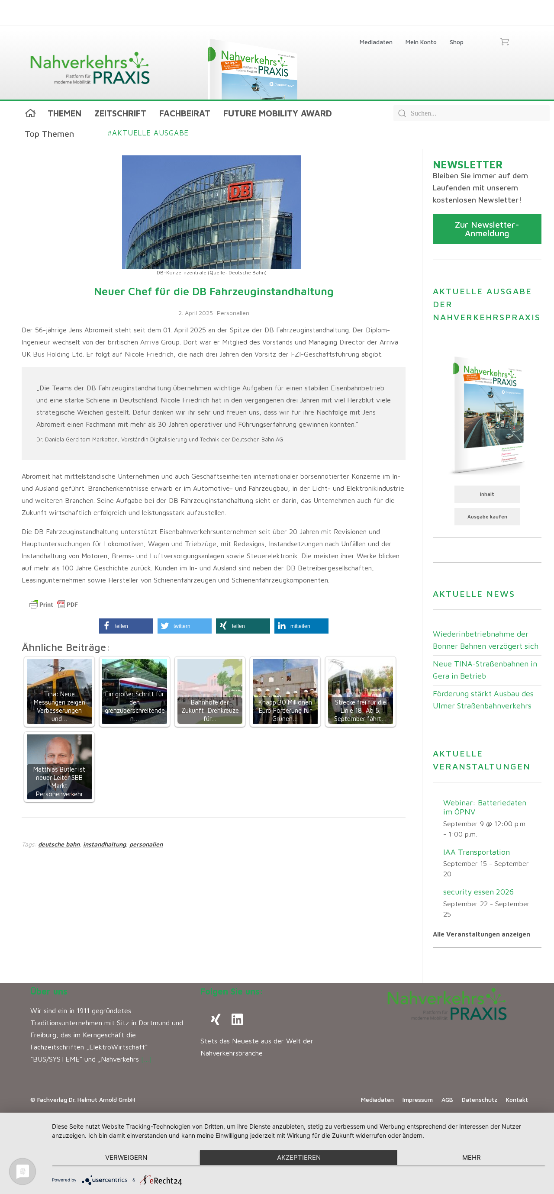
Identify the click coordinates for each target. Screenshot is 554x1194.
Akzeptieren (299, 1157)
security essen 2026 (478, 891)
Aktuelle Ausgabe (148, 133)
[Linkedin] (237, 1019)
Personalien (233, 312)
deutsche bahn (59, 844)
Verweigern (126, 1157)
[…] (146, 1059)
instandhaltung (104, 844)
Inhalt (487, 494)
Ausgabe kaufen (487, 516)
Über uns (49, 991)
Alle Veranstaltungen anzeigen (481, 934)
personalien (146, 844)
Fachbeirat (184, 113)
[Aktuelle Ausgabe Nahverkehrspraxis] (487, 415)
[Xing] (215, 1019)
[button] (126, 626)
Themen (64, 113)
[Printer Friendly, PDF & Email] (54, 604)
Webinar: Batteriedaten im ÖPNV (484, 807)
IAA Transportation (476, 851)
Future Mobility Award (277, 113)
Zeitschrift (120, 113)
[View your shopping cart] (504, 42)
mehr (471, 1157)
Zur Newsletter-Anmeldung (487, 228)
